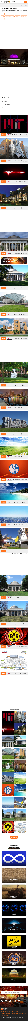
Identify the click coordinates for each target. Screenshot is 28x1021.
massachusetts (14, 13)
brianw (5, 108)
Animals (15, 5)
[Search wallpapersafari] (2, 992)
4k (1, 5)
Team (6, 1011)
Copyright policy (14, 1013)
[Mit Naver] (8, 815)
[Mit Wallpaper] (8, 729)
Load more (14, 837)
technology (22, 13)
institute (7, 13)
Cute (19, 995)
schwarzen (23, 16)
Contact (9, 1011)
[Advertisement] (14, 34)
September (24, 995)
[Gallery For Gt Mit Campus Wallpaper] (20, 815)
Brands (20, 5)
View (3, 134)
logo (3, 18)
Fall (5, 997)
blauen (7, 18)
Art (5, 5)
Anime (9, 5)
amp (3, 16)
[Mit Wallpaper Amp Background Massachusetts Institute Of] (8, 717)
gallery (17, 16)
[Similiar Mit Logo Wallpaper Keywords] (8, 790)
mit (2, 13)
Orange (2, 997)
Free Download (14, 111)
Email (17, 1011)
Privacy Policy (22, 1013)
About (2, 1011)
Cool (17, 995)
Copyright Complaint (5, 1013)
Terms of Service (4, 1015)
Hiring (13, 1011)
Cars (26, 5)
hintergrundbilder (10, 16)
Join (25, 1)
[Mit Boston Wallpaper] (20, 766)
